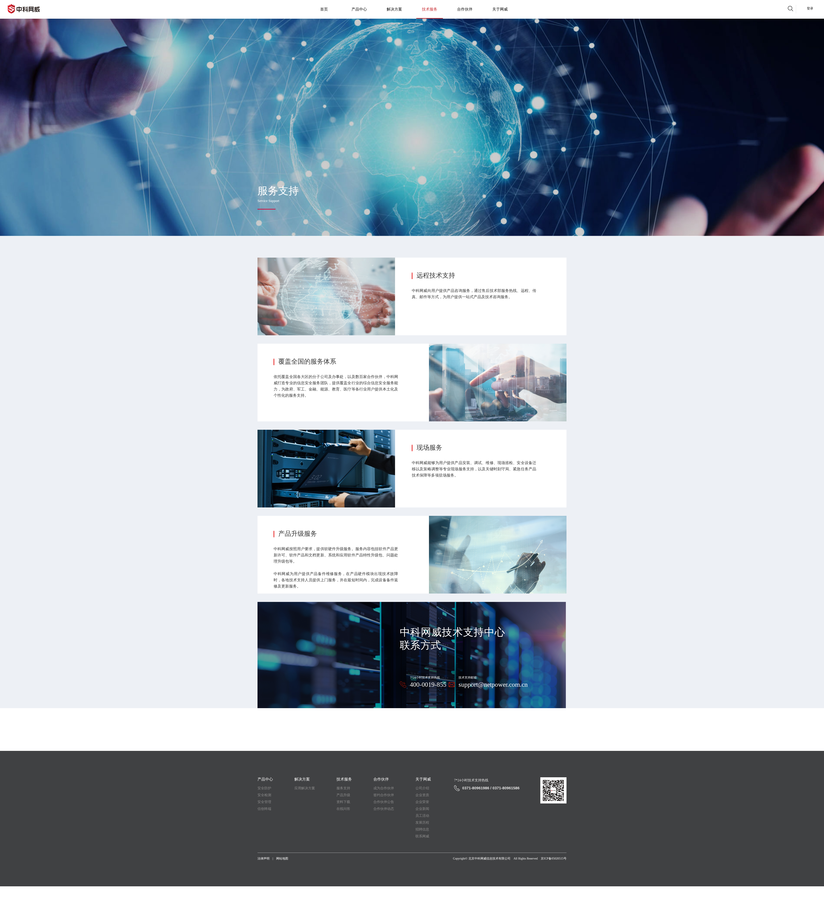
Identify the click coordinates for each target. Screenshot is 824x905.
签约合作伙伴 (383, 795)
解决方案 (394, 9)
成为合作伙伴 (383, 788)
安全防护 (264, 788)
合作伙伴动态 (383, 809)
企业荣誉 (422, 802)
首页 (324, 9)
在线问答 (343, 809)
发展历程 (422, 822)
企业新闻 (422, 809)
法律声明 (264, 858)
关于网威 (500, 9)
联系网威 (422, 836)
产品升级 (343, 795)
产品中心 (359, 9)
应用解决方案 (304, 788)
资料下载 (343, 802)
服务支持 (343, 788)
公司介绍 (422, 788)
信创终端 (264, 809)
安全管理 (264, 802)
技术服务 (429, 9)
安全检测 (264, 795)
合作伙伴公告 (383, 802)
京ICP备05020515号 (553, 858)
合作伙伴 (465, 9)
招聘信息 (422, 829)
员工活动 (422, 815)
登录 (810, 8)
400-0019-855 (428, 684)
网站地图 (282, 858)
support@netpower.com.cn (493, 684)
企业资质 (422, 795)
